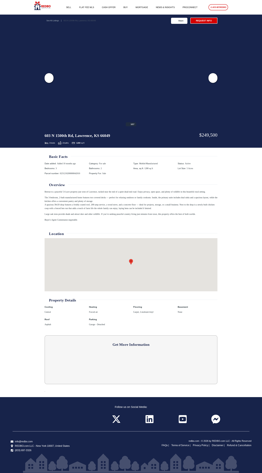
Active (188, 163)
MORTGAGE (142, 7)
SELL (68, 7)
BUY (125, 7)
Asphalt (48, 324)
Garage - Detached (97, 324)
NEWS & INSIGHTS (165, 7)
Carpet (136, 312)
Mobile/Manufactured (148, 163)
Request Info (204, 20)
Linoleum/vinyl (146, 312)
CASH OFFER (109, 7)
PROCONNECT (190, 7)
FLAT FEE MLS (86, 7)
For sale (102, 163)
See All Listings (52, 21)
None (180, 312)
